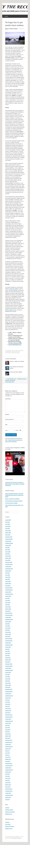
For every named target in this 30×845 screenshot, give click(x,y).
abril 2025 (7, 553)
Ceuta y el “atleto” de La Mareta (17, 361)
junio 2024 (7, 575)
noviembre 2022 (8, 615)
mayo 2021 (7, 653)
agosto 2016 (8, 772)
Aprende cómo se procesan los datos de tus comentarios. (13, 440)
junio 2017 (7, 753)
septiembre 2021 (9, 645)
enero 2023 (7, 611)
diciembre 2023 (8, 587)
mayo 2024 (7, 577)
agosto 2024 (8, 570)
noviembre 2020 (8, 666)
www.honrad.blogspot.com (14, 344)
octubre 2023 (8, 592)
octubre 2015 (8, 793)
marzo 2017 (8, 757)
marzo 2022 (8, 632)
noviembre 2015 (8, 791)
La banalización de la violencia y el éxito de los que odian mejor (10, 380)
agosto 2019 (8, 697)
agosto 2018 (8, 723)
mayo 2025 (7, 551)
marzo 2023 (8, 606)
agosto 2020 (8, 672)
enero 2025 (7, 560)
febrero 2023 (8, 609)
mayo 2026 (7, 526)
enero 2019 (7, 712)
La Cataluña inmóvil (22, 378)
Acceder (7, 807)
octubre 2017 (8, 744)
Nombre (7, 414)
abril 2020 (7, 681)
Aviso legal (7, 824)
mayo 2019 (7, 704)
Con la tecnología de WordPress (12, 836)
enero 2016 (7, 786)
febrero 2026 (8, 532)
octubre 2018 (8, 719)
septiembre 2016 (9, 769)
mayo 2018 (7, 729)
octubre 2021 (8, 642)
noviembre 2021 (8, 640)
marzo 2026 (8, 530)
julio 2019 (7, 700)
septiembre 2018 (9, 721)
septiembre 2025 (9, 543)
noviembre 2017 (8, 742)
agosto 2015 (8, 797)
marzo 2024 (8, 581)
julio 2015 (7, 799)
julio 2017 (7, 750)
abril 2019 (7, 706)
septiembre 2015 (9, 795)
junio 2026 (7, 524)
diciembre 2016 (8, 763)
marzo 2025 (8, 556)
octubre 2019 (8, 693)
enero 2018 (7, 738)
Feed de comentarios (10, 812)
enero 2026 (7, 534)
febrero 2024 (8, 583)
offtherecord (11, 8)
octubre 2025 (8, 541)
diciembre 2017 (8, 740)
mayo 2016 (7, 778)
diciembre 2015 (8, 789)
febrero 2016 (8, 784)
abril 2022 (7, 630)
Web (6, 424)
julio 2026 (7, 522)
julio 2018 (7, 725)
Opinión (17, 350)
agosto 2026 (8, 520)
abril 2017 (7, 755)
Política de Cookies (9, 826)
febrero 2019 (8, 710)
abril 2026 (7, 528)
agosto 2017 (8, 748)
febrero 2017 (8, 759)
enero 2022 (7, 636)
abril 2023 (7, 604)
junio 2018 (7, 727)
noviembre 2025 (8, 539)
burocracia (17, 351)
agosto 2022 (8, 621)
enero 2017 (7, 761)
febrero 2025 (8, 558)
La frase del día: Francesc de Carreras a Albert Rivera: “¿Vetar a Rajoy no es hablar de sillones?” (14, 484)
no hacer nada (14, 352)
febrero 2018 (8, 736)
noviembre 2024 (8, 564)
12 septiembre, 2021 (9, 350)
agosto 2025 (8, 545)
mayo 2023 (7, 602)
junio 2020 (7, 676)
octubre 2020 (8, 668)
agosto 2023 (8, 596)
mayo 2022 (7, 628)
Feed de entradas (9, 809)
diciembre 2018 (8, 714)
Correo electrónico (9, 419)
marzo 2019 (8, 708)
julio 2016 (7, 774)
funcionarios (7, 352)
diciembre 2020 (8, 664)
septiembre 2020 (9, 670)
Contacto (7, 822)
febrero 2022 (8, 634)
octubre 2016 (8, 767)
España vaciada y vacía (10, 310)
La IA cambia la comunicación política (13, 501)
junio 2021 (7, 651)
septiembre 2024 (9, 568)
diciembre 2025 (8, 537)
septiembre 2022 (9, 619)
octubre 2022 (8, 617)
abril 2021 (7, 655)
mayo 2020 (7, 678)
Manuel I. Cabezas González (11, 28)
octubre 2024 (8, 566)
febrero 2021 (8, 659)
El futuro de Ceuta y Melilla (16, 372)
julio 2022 (7, 623)
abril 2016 (7, 780)
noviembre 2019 (8, 691)
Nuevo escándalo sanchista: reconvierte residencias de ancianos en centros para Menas (14, 495)
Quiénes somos (8, 828)
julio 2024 (7, 573)
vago (18, 352)
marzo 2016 (8, 782)
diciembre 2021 (8, 638)
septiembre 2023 (9, 594)
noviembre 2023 (8, 589)
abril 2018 (7, 731)
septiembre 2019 (9, 695)
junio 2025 (7, 549)
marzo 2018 (8, 733)
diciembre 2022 (8, 613)
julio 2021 (7, 649)
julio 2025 (7, 547)
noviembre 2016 (8, 765)
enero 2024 (7, 585)
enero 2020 (7, 687)
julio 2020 (7, 674)
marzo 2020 (8, 683)
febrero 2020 (8, 685)
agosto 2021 (8, 647)
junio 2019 (7, 702)
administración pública (10, 351)
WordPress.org (8, 814)
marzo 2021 (8, 657)
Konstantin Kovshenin (16, 838)
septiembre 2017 (9, 746)
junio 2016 (7, 776)
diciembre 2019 (8, 689)
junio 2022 (7, 625)
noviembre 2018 (8, 717)
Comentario (8, 398)
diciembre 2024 (8, 562)
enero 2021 (7, 661)
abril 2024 (7, 579)
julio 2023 (7, 598)
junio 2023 (7, 600)
